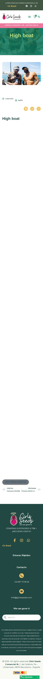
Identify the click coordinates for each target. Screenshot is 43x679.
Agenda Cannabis (19, 44)
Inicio (6, 44)
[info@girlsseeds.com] (21, 591)
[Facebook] (27, 6)
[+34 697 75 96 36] (21, 575)
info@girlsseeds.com (21, 597)
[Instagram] (31, 6)
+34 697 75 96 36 (21, 582)
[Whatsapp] (35, 6)
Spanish (28, 677)
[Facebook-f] (14, 540)
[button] (29, 17)
